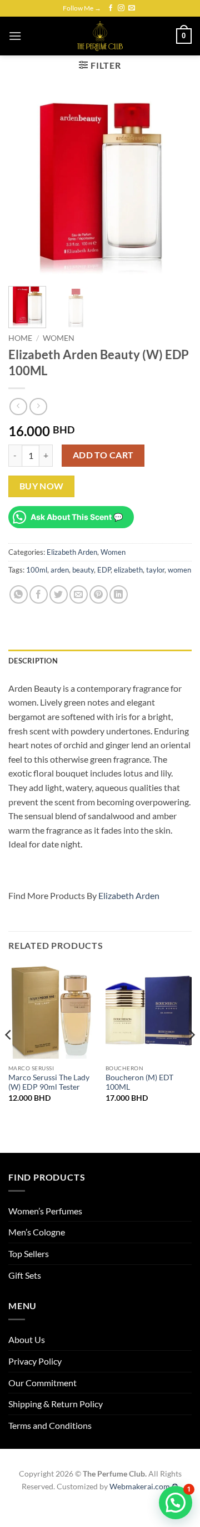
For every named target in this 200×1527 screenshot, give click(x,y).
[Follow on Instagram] (121, 8)
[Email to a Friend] (78, 594)
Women (58, 338)
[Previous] (26, 186)
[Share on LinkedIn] (118, 594)
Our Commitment (42, 1382)
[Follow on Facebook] (110, 8)
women (179, 569)
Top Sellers (28, 1253)
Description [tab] (33, 660)
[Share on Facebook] (38, 594)
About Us (26, 1339)
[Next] (174, 186)
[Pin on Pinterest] (98, 594)
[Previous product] (38, 406)
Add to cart (103, 455)
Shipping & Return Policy (55, 1403)
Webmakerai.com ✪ (143, 1486)
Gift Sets (24, 1275)
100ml (36, 569)
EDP (104, 569)
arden (60, 569)
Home (20, 338)
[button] (15, 35)
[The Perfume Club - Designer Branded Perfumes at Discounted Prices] (100, 36)
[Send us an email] (131, 8)
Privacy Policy (35, 1361)
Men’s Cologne (36, 1232)
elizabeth (128, 569)
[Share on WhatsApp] (18, 594)
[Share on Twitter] (58, 594)
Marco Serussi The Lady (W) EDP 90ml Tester (48, 1082)
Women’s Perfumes (45, 1211)
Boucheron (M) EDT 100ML (139, 1082)
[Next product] (18, 406)
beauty (83, 569)
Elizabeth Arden (72, 552)
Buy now (41, 486)
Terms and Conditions (50, 1425)
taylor (155, 569)
